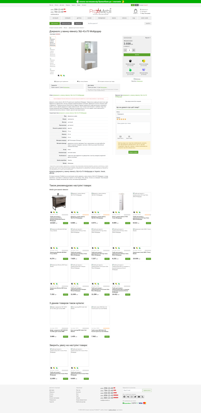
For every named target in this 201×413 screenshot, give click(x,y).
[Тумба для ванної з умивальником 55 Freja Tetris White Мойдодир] (100, 237)
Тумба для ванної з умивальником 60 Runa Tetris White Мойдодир (79, 254)
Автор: (118, 111)
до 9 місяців (144, 73)
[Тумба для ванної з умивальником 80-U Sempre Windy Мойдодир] (80, 273)
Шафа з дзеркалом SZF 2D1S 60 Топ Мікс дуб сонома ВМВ (59, 331)
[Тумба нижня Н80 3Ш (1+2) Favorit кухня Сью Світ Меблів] (100, 315)
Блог (77, 394)
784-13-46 (58, 12)
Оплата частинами (54, 398)
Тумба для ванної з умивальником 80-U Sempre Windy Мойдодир (78, 289)
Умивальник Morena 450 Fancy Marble (58, 288)
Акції (77, 396)
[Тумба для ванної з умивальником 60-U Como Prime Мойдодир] (59, 357)
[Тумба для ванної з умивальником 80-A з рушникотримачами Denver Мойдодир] (59, 201)
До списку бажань (83, 81)
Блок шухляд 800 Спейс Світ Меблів (79, 331)
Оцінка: (118, 117)
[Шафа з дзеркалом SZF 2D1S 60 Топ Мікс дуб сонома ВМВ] (59, 315)
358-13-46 (58, 9)
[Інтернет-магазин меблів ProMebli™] (100, 11)
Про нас (51, 5)
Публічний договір (80, 401)
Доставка (62, 5)
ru (136, 5)
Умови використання (81, 400)
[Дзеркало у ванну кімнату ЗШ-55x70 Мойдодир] (100, 201)
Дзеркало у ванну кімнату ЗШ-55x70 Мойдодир (98, 217)
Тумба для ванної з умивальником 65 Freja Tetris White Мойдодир (141, 218)
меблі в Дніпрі (112, 409)
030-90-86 (108, 393)
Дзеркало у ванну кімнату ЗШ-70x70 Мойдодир (78, 217)
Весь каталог (54, 23)
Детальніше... (66, 87)
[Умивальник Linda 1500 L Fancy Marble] (142, 237)
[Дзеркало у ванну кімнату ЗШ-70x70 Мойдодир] (80, 201)
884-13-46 (109, 398)
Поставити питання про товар (106, 81)
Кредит (78, 5)
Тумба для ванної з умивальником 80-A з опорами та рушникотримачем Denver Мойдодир (120, 290)
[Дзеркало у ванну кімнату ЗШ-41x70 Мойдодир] (52, 42)
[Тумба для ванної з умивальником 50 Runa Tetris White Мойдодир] (121, 237)
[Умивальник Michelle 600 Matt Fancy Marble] (59, 237)
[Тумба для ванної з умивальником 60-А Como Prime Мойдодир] (80, 357)
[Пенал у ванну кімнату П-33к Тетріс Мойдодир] (121, 201)
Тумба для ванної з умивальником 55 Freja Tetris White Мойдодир (99, 254)
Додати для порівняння (62, 81)
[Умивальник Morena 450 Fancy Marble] (59, 273)
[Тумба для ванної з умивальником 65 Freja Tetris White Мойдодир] (142, 201)
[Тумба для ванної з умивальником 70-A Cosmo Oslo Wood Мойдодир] (100, 273)
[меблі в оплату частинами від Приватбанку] (100, 1)
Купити (65, 223)
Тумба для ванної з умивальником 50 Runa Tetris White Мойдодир (120, 254)
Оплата (56, 5)
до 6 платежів (143, 65)
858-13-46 (109, 395)
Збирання (68, 5)
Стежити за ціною (128, 40)
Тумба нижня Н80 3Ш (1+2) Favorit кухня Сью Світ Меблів (99, 331)
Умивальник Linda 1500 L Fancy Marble (142, 253)
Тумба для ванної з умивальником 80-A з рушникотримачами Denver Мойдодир (57, 218)
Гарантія (74, 5)
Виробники (78, 23)
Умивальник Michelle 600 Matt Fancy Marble (58, 253)
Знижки (78, 398)
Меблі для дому (66, 23)
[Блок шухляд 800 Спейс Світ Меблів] (80, 315)
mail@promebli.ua (55, 14)
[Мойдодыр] (137, 79)
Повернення (52, 400)
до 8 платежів (130, 65)
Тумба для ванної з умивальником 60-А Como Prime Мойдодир (79, 374)
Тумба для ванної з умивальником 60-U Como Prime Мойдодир (59, 374)
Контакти (84, 5)
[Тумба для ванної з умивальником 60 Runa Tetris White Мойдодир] (80, 237)
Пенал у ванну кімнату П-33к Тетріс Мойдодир (120, 217)
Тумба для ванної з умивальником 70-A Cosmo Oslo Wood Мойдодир (100, 289)
